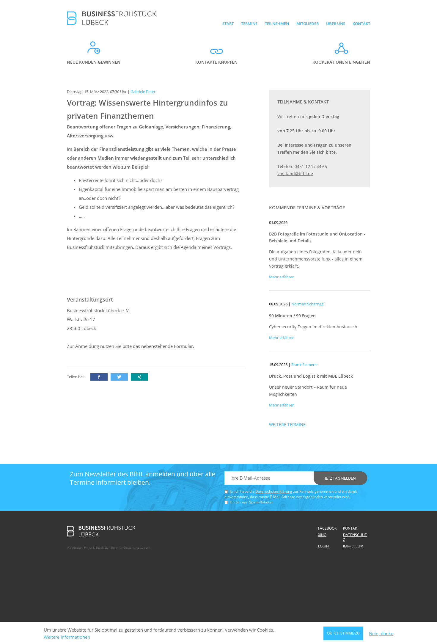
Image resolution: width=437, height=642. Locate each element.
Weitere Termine (287, 424)
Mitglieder (307, 23)
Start (228, 23)
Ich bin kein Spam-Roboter (251, 502)
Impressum (353, 546)
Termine (249, 23)
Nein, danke (381, 633)
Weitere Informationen (67, 637)
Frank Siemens (304, 364)
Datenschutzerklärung (273, 491)
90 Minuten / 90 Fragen (292, 315)
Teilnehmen (277, 23)
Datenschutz (355, 537)
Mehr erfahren (282, 277)
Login (323, 546)
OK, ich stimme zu (343, 633)
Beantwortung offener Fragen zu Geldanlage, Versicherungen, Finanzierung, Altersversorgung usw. (149, 131)
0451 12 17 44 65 (311, 166)
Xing (322, 534)
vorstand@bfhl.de (295, 173)
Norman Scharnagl (307, 304)
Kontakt (361, 23)
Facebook (327, 528)
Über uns (335, 23)
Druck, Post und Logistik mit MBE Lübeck (311, 376)
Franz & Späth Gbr (97, 547)
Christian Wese (304, 222)
